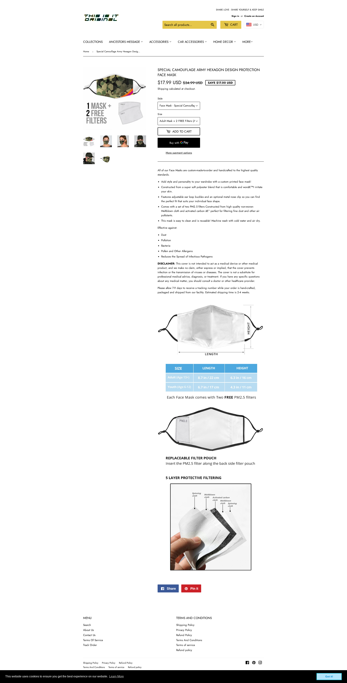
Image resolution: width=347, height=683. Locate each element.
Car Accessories (191, 42)
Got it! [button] (329, 676)
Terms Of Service (93, 640)
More (246, 42)
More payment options (179, 153)
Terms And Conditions (189, 640)
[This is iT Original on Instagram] (260, 663)
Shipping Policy (185, 625)
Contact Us (89, 635)
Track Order (90, 645)
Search (87, 625)
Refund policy (184, 650)
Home (86, 51)
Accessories (159, 42)
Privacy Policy (184, 630)
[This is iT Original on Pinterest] (254, 663)
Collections (93, 42)
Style (160, 98)
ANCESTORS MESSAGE (125, 42)
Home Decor (223, 42)
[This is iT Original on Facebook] (247, 663)
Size (160, 114)
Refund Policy (184, 635)
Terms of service (185, 645)
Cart (233, 24)
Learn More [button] (116, 676)
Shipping (163, 89)
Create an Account (254, 16)
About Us (88, 630)
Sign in (235, 16)
